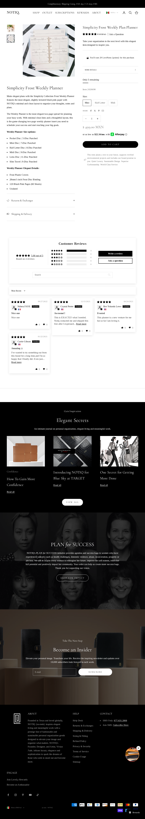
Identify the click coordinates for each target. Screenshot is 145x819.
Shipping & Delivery (82, 731)
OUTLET (47, 12)
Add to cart (110, 144)
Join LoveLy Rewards (17, 779)
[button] (90, 34)
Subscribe (95, 672)
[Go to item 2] (11, 39)
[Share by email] (103, 111)
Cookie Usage (79, 756)
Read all (11, 492)
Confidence (12, 471)
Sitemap (76, 762)
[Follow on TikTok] (37, 794)
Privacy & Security (82, 746)
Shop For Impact (72, 578)
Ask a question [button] (115, 261)
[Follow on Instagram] (15, 794)
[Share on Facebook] (91, 111)
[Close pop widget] (138, 748)
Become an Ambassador (18, 785)
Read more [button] (81, 324)
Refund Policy (79, 741)
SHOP (36, 12)
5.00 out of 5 (37, 255)
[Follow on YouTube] (30, 794)
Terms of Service (81, 751)
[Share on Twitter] (95, 111)
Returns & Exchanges (83, 725)
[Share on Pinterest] (99, 111)
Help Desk (78, 720)
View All (72, 502)
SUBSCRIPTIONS (64, 12)
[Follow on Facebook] (8, 794)
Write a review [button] (115, 253)
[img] (18, 302)
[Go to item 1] (11, 28)
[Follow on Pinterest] (23, 794)
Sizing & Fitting (80, 736)
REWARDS (83, 12)
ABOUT (96, 12)
